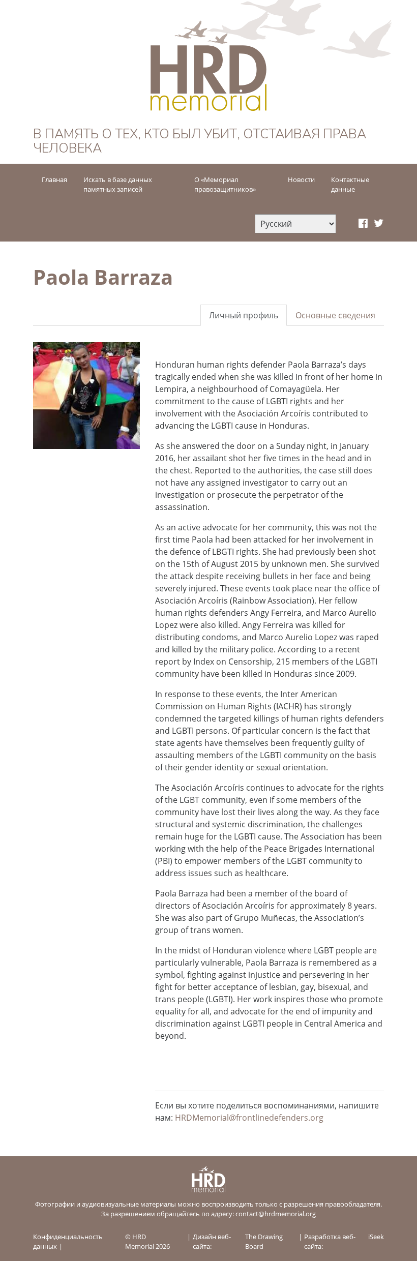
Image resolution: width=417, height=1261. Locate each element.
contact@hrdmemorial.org (275, 1213)
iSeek (376, 1236)
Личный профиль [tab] (243, 315)
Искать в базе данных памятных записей (117, 184)
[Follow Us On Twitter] (378, 223)
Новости (301, 179)
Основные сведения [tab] (335, 315)
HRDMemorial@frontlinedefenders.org (249, 1117)
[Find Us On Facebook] (363, 223)
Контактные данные (350, 184)
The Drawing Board (264, 1241)
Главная (54, 179)
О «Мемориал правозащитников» (225, 184)
